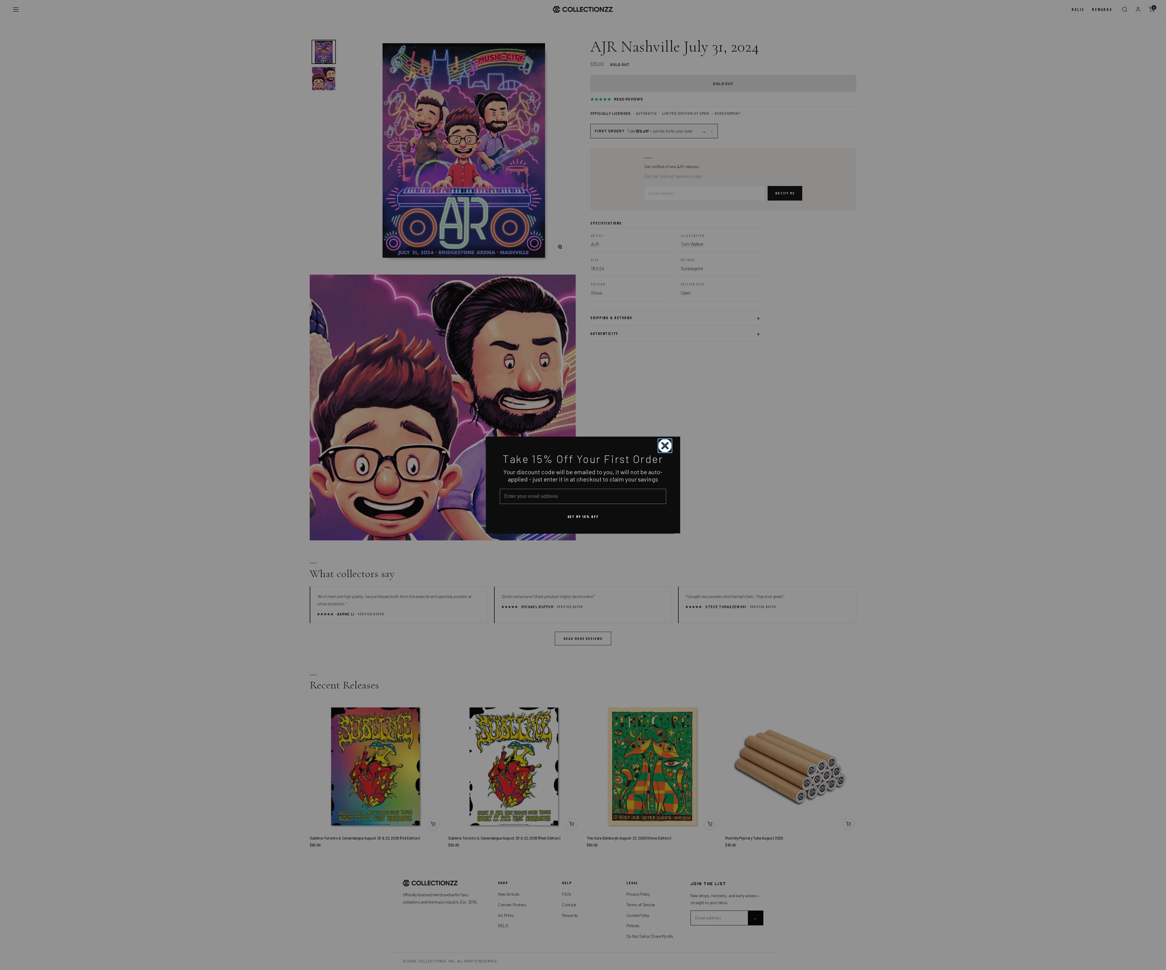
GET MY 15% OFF (583, 516)
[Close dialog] (665, 445)
